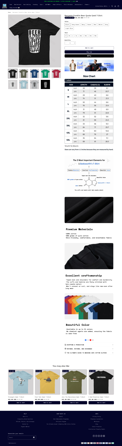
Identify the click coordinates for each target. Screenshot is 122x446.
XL (76, 36)
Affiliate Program (61, 421)
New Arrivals (17, 4)
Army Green (75, 24)
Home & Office (57, 4)
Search (61, 416)
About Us (25, 416)
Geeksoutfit (13, 443)
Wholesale (96, 421)
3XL (86, 36)
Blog (97, 424)
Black (67, 24)
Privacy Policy (97, 416)
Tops (41, 4)
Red (95, 24)
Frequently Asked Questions (25, 419)
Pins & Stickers (68, 4)
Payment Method (25, 426)
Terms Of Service (96, 426)
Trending (35, 4)
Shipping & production (97, 419)
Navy (83, 24)
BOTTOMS (47, 4)
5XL (96, 36)
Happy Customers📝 (15, 7)
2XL (81, 36)
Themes (86, 4)
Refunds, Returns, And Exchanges (25, 421)
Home (11, 4)
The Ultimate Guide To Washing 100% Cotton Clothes (61, 424)
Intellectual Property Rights (97, 429)
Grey (106, 24)
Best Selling (27, 4)
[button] (112, 6)
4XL (91, 36)
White (100, 24)
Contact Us (25, 424)
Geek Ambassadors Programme (61, 419)
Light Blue (69, 28)
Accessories (78, 4)
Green (89, 24)
